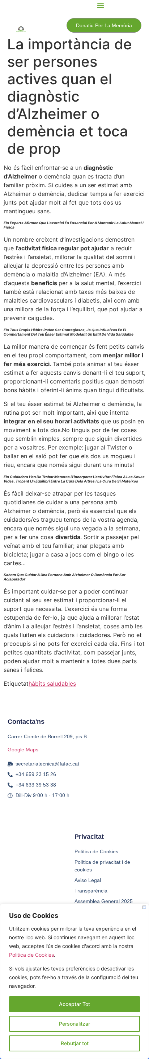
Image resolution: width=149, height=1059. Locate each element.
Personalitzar (74, 1024)
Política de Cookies (31, 955)
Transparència (90, 891)
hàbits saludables (52, 683)
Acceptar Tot (74, 1004)
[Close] (144, 907)
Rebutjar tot (75, 1043)
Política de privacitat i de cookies (102, 866)
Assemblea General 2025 (103, 901)
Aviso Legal (87, 880)
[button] (100, 5)
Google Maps (23, 749)
